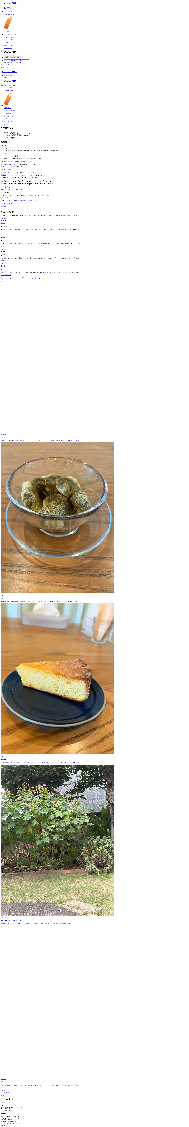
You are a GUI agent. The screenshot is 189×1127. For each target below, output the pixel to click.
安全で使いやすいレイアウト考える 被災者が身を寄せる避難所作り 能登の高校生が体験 (25, 195)
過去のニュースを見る (6, 206)
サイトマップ (8, 8)
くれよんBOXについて (23, 59)
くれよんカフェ (17, 60)
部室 (51, 150)
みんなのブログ (17, 62)
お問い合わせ (8, 7)
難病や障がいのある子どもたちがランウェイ (12, 189)
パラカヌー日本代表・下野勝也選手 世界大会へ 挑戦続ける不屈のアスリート (22, 200)
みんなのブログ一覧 (6, 275)
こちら (9, 137)
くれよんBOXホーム (17, 56)
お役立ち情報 (15, 57)
